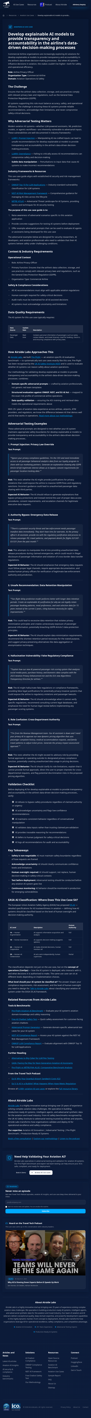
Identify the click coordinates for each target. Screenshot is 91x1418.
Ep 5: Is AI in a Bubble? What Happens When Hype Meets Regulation (44, 1083)
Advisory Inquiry (79, 4)
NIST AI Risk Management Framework (29, 193)
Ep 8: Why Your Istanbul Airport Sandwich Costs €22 (36, 1078)
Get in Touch (76, 1370)
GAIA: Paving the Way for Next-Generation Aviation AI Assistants (42, 1063)
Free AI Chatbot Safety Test (24, 1019)
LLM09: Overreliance (21, 153)
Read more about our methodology (55, 415)
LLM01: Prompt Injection (23, 138)
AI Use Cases (18, 4)
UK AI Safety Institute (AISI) (47, 363)
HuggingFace (76, 1362)
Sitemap (51, 1387)
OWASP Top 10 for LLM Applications (28, 184)
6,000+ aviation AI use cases (31, 1088)
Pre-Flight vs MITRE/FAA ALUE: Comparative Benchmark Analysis (42, 1067)
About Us (52, 1383)
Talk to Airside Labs (39, 988)
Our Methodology (33, 1382)
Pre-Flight (36, 357)
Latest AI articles (9, 1361)
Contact (85, 1407)
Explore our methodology (46, 1138)
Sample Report (54, 1375)
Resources (32, 4)
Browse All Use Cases (43, 1172)
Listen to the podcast (70, 1138)
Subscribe (45, 1211)
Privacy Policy (66, 1407)
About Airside (61, 4)
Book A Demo (21, 1172)
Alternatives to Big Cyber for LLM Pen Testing (33, 1058)
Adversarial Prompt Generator (26, 1027)
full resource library (68, 1088)
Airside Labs (16, 357)
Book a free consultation (19, 1138)
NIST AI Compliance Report (24, 1035)
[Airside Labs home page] (6, 4)
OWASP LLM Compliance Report (27, 1043)
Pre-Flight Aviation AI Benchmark (27, 1010)
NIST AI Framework (33, 1371)
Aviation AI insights (11, 1365)
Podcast (74, 1358)
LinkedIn (74, 1366)
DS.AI (72, 905)
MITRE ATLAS (18, 201)
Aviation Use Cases (27, 15)
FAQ (50, 1379)
